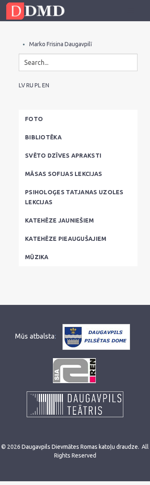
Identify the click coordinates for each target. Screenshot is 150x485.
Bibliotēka (43, 137)
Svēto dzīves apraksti (63, 155)
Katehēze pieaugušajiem (66, 238)
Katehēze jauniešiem (59, 220)
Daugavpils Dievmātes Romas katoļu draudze (80, 446)
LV (22, 85)
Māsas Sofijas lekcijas (63, 174)
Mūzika (37, 257)
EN (45, 85)
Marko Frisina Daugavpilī (60, 44)
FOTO (34, 119)
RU (29, 85)
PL (38, 85)
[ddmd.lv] (37, 11)
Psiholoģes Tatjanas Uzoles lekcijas (74, 197)
